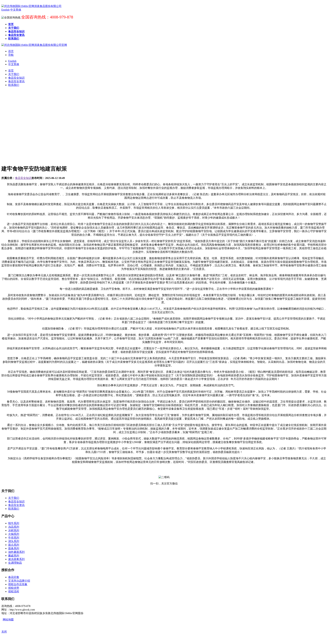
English (12, 61)
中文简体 (13, 64)
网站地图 (8, 619)
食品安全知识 (23, 178)
